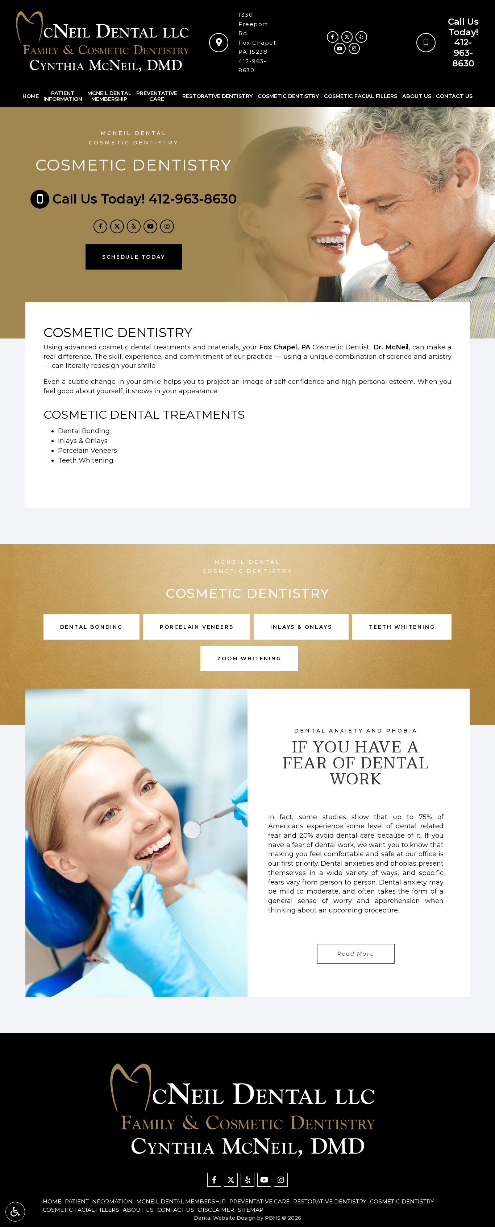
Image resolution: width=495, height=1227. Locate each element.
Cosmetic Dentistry (288, 96)
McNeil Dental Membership (181, 1201)
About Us (416, 96)
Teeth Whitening (85, 460)
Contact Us (454, 96)
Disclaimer (216, 1209)
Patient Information (99, 1201)
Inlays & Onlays (83, 441)
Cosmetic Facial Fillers (360, 96)
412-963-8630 (463, 53)
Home (30, 96)
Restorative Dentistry (217, 96)
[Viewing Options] (15, 1212)
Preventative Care (259, 1201)
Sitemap (250, 1209)
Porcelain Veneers (87, 451)
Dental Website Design (224, 1218)
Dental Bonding (84, 431)
